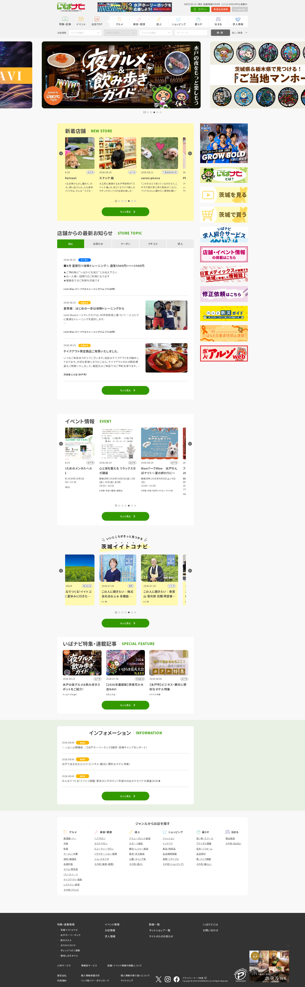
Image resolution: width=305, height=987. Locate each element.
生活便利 (201, 853)
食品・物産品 (169, 848)
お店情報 (110, 930)
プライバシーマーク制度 (193, 978)
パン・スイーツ (71, 874)
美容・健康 (139, 24)
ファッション (168, 838)
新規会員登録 (221, 9)
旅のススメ (66, 940)
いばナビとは (210, 924)
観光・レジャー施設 (138, 848)
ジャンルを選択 (149, 32)
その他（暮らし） (204, 864)
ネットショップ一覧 (159, 930)
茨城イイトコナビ (69, 929)
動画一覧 (154, 924)
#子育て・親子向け (132, 494)
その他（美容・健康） (104, 864)
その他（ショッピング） (173, 864)
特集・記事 (65, 24)
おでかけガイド (68, 945)
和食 (66, 848)
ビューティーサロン (104, 848)
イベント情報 (112, 924)
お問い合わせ (210, 930)
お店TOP (97, 24)
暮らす (198, 24)
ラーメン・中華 (71, 853)
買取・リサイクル (171, 859)
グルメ (119, 24)
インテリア (168, 843)
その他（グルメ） (71, 889)
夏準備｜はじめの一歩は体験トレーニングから (94, 308)
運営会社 (62, 975)
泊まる (218, 24)
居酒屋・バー (70, 838)
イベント (81, 24)
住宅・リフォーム (204, 848)
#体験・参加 (73, 490)
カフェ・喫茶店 (71, 869)
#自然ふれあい (85, 490)
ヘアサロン (99, 838)
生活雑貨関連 (170, 853)
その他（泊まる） (233, 843)
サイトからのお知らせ (161, 936)
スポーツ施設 (136, 843)
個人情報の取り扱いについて (135, 975)
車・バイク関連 (203, 859)
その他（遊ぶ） (136, 864)
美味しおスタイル (69, 955)
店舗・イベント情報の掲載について (124, 965)
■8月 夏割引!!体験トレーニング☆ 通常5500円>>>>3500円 (104, 266)
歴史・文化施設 (137, 853)
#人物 (73, 601)
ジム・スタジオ (101, 859)
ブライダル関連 (204, 843)
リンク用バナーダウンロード (95, 980)
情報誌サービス (89, 965)
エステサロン (101, 843)
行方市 (99, 585)
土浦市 (182, 585)
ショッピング (179, 24)
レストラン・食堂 (72, 884)
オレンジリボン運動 (70, 950)
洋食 (66, 843)
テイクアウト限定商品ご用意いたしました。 (91, 351)
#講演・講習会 (158, 500)
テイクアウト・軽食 (73, 879)
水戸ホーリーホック (71, 935)
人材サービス (64, 965)
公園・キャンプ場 (137, 859)
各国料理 (68, 864)
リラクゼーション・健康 (105, 853)
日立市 (140, 585)
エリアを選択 (77, 32)
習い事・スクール (204, 838)
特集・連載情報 (66, 924)
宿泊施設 (230, 838)
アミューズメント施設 (139, 838)
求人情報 (238, 24)
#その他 (96, 490)
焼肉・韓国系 (70, 859)
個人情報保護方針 (90, 975)
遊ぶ (159, 24)
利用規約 (62, 980)
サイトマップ (127, 980)
